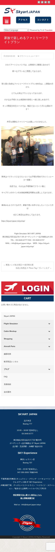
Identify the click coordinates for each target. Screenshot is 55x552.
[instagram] (49, 3)
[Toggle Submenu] (49, 323)
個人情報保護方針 (27, 498)
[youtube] (45, 3)
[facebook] (39, 3)
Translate (48, 30)
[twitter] (42, 3)
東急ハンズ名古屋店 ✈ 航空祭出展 (18, 265)
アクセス (23, 20)
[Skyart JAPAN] (20, 10)
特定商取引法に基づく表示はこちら (27, 495)
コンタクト (43, 20)
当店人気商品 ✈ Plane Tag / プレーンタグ (34, 268)
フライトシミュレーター (29, 56)
